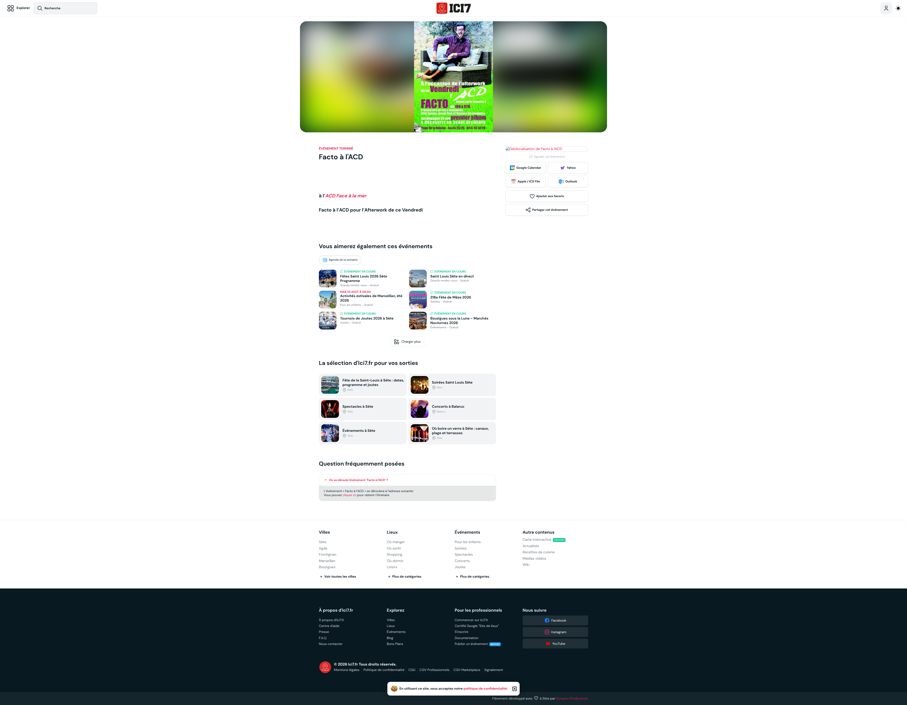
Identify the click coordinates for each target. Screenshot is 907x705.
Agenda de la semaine (343, 260)
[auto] (898, 8)
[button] (407, 480)
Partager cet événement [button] (550, 210)
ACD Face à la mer (345, 196)
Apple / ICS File (529, 181)
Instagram (558, 632)
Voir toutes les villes (340, 577)
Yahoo (571, 168)
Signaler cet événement (549, 157)
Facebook (558, 620)
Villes (324, 532)
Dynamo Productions (572, 698)
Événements (467, 532)
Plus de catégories (407, 577)
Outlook (571, 181)
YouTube (558, 643)
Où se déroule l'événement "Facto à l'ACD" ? (358, 480)
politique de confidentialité (485, 689)
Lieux (392, 532)
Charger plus (411, 341)
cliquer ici (349, 495)
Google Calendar (528, 168)
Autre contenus (539, 532)
